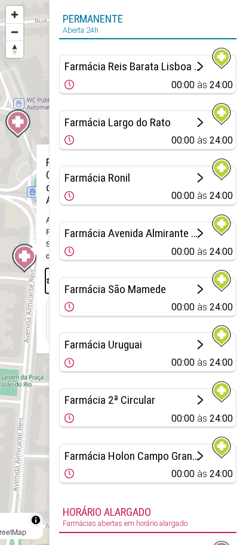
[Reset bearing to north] (14, 49)
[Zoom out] (14, 32)
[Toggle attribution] (36, 520)
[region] (24, 272)
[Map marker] (17, 124)
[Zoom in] (14, 14)
